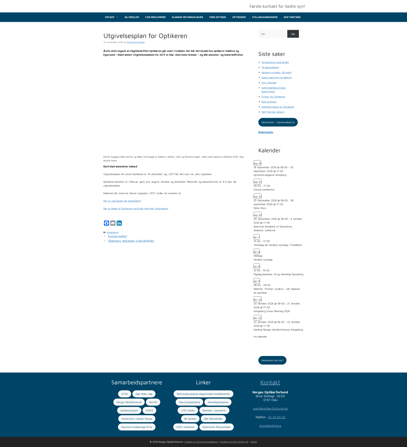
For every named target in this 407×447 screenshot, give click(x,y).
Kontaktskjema (270, 425)
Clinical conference (264, 189)
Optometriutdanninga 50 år (136, 427)
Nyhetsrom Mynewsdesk (217, 427)
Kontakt (270, 382)
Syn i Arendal (269, 82)
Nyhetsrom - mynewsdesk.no (278, 122)
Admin (254, 441)
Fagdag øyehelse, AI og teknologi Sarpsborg (278, 274)
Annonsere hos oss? (272, 360)
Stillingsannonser (264, 17)
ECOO (124, 393)
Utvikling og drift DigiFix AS (234, 441)
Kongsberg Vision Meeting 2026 (272, 311)
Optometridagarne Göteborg (270, 174)
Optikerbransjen (129, 410)
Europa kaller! (117, 236)
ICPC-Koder (188, 410)
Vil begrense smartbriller (275, 62)
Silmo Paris (260, 208)
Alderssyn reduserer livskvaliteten (131, 241)
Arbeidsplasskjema (218, 402)
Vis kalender (260, 336)
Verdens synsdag (263, 259)
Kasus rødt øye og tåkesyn (277, 77)
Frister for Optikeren (273, 96)
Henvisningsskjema (189, 402)
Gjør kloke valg (144, 393)
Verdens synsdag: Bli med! (277, 72)
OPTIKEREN (239, 17)
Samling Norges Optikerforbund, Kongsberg (278, 329)
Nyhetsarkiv (113, 232)
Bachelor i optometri (214, 410)
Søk (293, 33)
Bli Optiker (190, 418)
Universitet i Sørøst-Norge (136, 418)
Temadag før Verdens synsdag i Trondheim (278, 244)
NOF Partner (292, 17)
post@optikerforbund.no (270, 408)
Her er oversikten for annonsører (121, 200)
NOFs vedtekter (185, 427)
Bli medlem (132, 17)
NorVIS (153, 402)
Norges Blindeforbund (129, 402)
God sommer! (269, 101)
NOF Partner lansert (273, 111)
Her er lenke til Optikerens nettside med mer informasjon (135, 208)
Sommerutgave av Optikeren (278, 106)
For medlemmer (155, 17)
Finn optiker (217, 17)
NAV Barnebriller (213, 418)
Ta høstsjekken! (270, 67)
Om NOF (109, 17)
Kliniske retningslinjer (187, 17)
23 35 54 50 (277, 417)
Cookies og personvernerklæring (201, 441)
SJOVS (149, 410)
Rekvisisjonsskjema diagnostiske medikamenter (203, 393)
